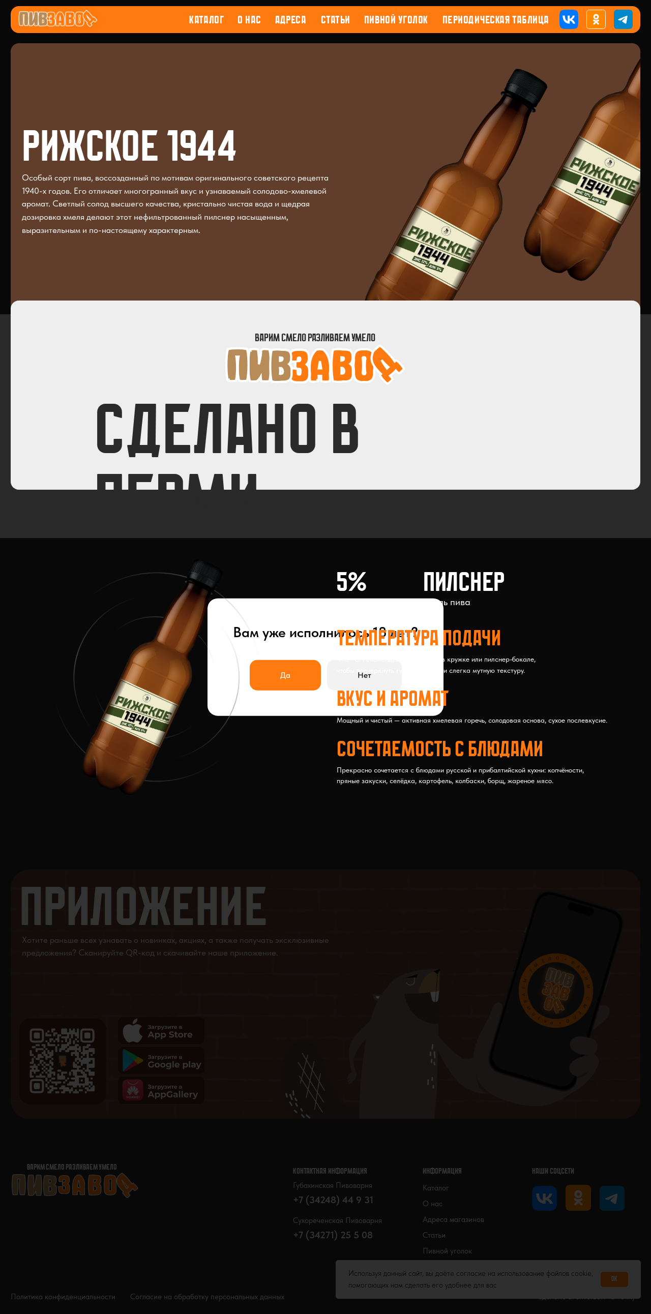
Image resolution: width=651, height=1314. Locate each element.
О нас (249, 20)
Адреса (290, 20)
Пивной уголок (396, 20)
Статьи (335, 20)
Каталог (206, 20)
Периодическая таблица (495, 20)
